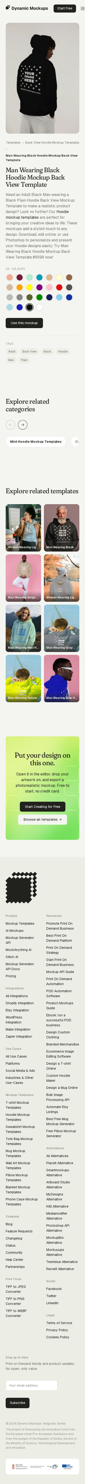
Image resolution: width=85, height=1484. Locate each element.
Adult (11, 351)
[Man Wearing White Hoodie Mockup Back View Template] (39, 307)
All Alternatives (57, 1156)
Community (14, 1252)
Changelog (14, 1238)
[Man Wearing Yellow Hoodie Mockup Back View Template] (30, 287)
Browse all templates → (42, 819)
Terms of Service (59, 1323)
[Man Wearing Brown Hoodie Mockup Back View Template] (69, 277)
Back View (29, 351)
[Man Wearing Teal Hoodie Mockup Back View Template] (39, 277)
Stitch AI (12, 957)
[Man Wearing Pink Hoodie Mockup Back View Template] (49, 287)
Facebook (54, 1289)
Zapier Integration (19, 1036)
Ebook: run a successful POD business (58, 1020)
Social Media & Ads (20, 1070)
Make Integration (18, 1029)
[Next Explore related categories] (22, 425)
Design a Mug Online (62, 1088)
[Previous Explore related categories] (10, 425)
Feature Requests (19, 1231)
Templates (13, 142)
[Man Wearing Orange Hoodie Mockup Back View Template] (20, 287)
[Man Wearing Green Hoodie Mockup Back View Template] (39, 297)
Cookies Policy (57, 1337)
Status (11, 1245)
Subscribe (17, 1403)
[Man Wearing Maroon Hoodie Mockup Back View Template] (20, 277)
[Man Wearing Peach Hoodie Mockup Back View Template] (10, 277)
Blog (9, 1224)
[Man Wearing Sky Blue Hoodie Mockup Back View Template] (59, 297)
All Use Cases (16, 1056)
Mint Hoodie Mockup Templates (36, 441)
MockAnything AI (18, 950)
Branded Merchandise (62, 1044)
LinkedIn (52, 1303)
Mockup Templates (20, 923)
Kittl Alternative (57, 1206)
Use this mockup (24, 323)
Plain (24, 360)
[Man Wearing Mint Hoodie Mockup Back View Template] (30, 277)
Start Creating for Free (42, 806)
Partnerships (15, 1267)
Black (47, 351)
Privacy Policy (57, 1330)
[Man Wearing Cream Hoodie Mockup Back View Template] (59, 277)
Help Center (14, 1260)
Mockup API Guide (60, 972)
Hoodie (63, 351)
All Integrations (17, 996)
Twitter (51, 1296)
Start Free (64, 8)
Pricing (11, 976)
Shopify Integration (20, 1003)
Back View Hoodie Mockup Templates (52, 142)
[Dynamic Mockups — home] (27, 8)
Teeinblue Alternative (62, 1262)
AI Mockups (15, 930)
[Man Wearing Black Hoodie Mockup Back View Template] (30, 307)
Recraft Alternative (60, 1269)
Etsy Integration (17, 1010)
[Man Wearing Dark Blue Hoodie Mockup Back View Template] (69, 297)
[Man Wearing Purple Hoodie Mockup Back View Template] (39, 287)
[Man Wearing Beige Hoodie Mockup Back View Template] (10, 287)
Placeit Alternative (59, 1163)
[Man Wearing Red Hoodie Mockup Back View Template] (59, 287)
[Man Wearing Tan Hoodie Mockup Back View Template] (49, 277)
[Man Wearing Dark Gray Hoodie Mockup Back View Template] (69, 287)
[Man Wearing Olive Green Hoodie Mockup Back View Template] (30, 297)
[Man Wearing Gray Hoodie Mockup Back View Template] (20, 297)
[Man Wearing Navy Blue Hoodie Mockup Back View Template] (49, 297)
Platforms (13, 1063)
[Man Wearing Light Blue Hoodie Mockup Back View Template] (10, 307)
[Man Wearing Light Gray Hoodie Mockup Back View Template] (10, 297)
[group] (42, 442)
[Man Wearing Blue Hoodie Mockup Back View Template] (20, 307)
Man (11, 360)
